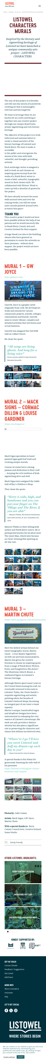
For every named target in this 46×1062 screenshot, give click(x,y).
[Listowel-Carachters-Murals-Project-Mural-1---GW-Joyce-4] (9, 376)
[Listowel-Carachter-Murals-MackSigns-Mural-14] (9, 560)
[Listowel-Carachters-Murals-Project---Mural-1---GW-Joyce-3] (36, 369)
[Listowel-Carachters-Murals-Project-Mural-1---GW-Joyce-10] (27, 384)
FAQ (6, 996)
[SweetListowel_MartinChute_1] (36, 798)
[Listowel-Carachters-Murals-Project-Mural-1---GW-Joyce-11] (36, 384)
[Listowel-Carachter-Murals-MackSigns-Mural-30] (18, 568)
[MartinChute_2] (18, 798)
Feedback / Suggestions (14, 969)
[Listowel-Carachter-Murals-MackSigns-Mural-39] (18, 576)
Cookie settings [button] (9, 1057)
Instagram (15, 1010)
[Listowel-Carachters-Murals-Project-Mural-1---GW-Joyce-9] (18, 384)
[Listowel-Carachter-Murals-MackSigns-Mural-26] (18, 560)
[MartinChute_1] (9, 798)
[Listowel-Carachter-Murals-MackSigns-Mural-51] (9, 591)
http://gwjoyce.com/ (14, 277)
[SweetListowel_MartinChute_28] (27, 782)
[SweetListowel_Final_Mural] (27, 798)
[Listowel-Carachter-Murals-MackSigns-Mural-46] (18, 584)
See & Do (18, 12)
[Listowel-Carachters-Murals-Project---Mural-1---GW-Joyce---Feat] (9, 369)
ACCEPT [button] (20, 1057)
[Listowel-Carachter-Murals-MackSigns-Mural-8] (27, 552)
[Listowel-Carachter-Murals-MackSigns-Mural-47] (27, 584)
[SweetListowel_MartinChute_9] (9, 782)
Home (5, 12)
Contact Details (11, 965)
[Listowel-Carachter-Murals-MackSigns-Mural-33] (27, 568)
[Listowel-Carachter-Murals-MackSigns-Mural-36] (36, 568)
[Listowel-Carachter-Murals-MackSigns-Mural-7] (18, 552)
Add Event (9, 977)
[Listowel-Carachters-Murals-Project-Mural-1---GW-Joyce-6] (27, 376)
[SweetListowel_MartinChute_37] (27, 790)
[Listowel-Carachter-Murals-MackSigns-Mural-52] (18, 591)
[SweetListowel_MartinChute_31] (9, 790)
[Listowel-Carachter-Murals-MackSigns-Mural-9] (36, 552)
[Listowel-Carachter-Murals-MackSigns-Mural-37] (9, 576)
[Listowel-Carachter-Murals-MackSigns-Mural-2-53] (9, 552)
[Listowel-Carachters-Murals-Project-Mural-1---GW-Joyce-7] (36, 376)
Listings (11, 12)
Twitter (11, 1010)
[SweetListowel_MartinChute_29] (36, 782)
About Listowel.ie (12, 989)
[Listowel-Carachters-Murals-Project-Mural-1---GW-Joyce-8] (9, 384)
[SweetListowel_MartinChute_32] (18, 790)
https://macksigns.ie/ (15, 424)
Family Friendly (16, 842)
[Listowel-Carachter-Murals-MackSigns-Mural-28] (36, 560)
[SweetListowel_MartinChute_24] (18, 782)
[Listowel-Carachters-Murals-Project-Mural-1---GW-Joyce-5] (18, 376)
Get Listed (9, 973)
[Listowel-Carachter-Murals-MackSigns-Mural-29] (9, 568)
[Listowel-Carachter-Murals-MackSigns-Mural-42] (36, 576)
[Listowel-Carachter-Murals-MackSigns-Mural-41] (27, 576)
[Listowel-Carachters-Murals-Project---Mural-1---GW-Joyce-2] (27, 369)
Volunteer (9, 992)
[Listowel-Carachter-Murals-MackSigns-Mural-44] (9, 584)
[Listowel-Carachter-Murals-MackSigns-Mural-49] (36, 584)
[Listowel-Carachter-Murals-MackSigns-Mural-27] (27, 560)
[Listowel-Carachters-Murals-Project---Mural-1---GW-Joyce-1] (18, 369)
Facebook (7, 1010)
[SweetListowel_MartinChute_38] (36, 790)
